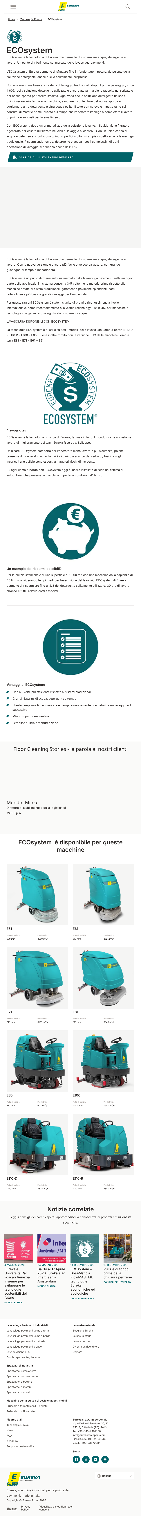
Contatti (77, 1351)
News (10, 1430)
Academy (12, 1440)
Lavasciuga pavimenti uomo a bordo (28, 1335)
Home (11, 19)
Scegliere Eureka (83, 1330)
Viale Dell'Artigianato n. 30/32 (91, 1423)
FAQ (9, 1435)
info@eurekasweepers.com (89, 1435)
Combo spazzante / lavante (23, 1357)
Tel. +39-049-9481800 (87, 1431)
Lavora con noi (81, 1341)
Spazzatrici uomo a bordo (22, 1376)
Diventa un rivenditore (86, 1346)
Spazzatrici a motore (19, 1386)
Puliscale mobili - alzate (21, 1411)
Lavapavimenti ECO (18, 1351)
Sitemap (12, 1508)
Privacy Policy (25, 1508)
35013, (77, 1427)
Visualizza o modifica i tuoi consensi (56, 1508)
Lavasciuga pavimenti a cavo (24, 1346)
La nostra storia (82, 1335)
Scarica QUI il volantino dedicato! (47, 157)
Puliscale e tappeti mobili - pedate (27, 1405)
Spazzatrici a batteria (19, 1381)
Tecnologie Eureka (31, 19)
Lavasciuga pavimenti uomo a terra (28, 1330)
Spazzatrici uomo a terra (21, 1370)
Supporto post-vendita (20, 1446)
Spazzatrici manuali (18, 1392)
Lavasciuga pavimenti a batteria (26, 1341)
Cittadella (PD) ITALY (94, 1427)
